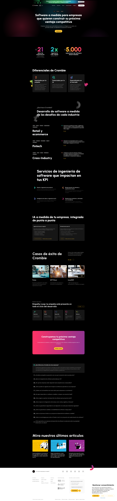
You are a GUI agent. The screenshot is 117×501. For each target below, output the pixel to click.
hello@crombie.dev (35, 479)
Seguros (48, 140)
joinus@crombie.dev (35, 481)
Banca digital (43, 140)
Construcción (35, 127)
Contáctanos (81, 5)
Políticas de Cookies (102, 497)
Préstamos (38, 140)
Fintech (58, 11)
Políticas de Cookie (58, 499)
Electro (37, 125)
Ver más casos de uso (38, 238)
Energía (42, 152)
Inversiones (34, 142)
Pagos (34, 140)
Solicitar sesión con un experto (47, 238)
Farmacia (41, 125)
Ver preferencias (110, 495)
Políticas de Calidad (64, 499)
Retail (62, 11)
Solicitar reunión (58, 348)
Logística (34, 152)
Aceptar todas (96, 495)
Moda (34, 125)
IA (54, 11)
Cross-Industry (53, 482)
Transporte (34, 154)
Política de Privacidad (71, 499)
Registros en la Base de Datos (80, 499)
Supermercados (46, 125)
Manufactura (46, 152)
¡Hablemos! (58, 31)
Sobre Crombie (43, 479)
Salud (38, 152)
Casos (42, 481)
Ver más (65, 131)
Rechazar (102, 495)
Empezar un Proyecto (44, 482)
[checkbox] (77, 484)
